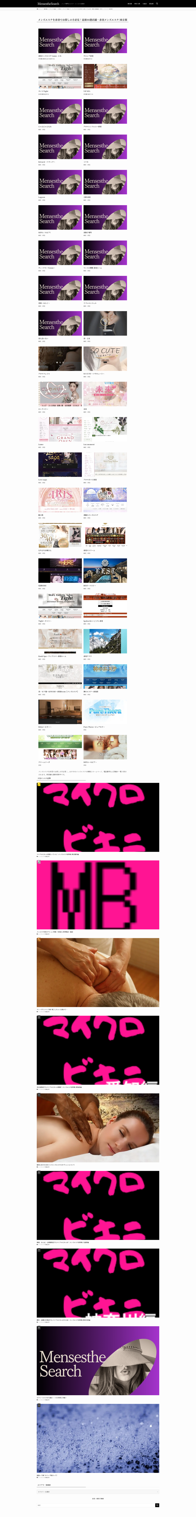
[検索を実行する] (157, 1505)
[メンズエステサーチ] (48, 4)
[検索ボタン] (157, 3)
